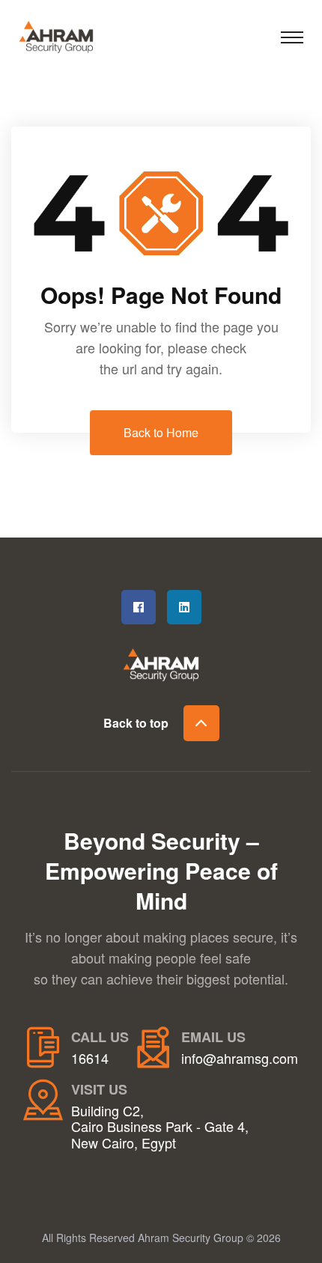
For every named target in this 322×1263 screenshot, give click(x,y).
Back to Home (161, 432)
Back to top (135, 722)
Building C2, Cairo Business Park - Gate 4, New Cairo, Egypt (160, 1127)
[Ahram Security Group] (71, 34)
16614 (90, 1058)
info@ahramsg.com (239, 1058)
